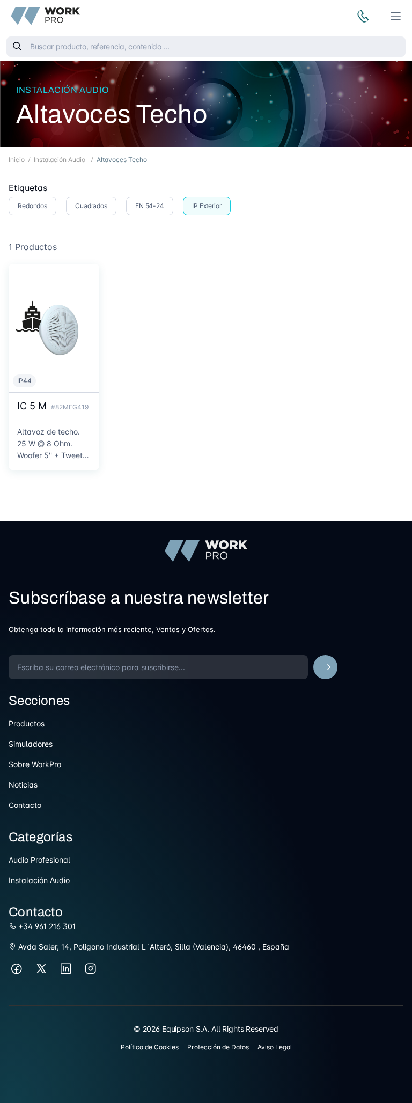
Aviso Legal (275, 1047)
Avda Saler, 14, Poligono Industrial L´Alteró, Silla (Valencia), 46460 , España (152, 946)
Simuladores (31, 743)
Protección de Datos (218, 1047)
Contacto (25, 805)
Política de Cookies (150, 1047)
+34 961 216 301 (46, 926)
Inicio (17, 160)
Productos (27, 723)
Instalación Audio (62, 89)
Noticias (23, 784)
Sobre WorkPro (35, 764)
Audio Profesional (39, 859)
